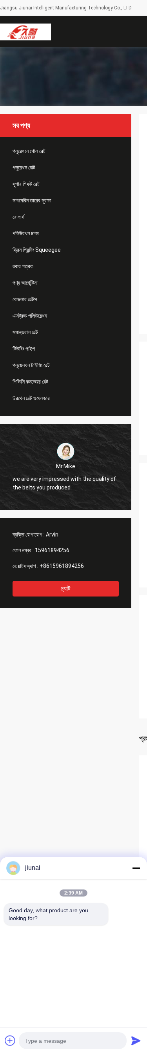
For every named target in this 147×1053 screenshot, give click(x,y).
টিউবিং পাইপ (24, 349)
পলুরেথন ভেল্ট (24, 167)
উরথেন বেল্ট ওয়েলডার (31, 398)
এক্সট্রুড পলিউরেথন (30, 316)
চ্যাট (65, 588)
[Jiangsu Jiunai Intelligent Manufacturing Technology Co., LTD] (25, 31)
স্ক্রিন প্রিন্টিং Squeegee (37, 250)
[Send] (136, 1040)
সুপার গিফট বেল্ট (26, 184)
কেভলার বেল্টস (25, 299)
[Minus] (136, 868)
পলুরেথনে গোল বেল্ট (29, 151)
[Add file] (10, 1040)
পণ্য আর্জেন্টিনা (25, 283)
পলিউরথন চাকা (26, 233)
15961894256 (52, 550)
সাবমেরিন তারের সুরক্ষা (32, 200)
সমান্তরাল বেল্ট (25, 332)
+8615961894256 (62, 566)
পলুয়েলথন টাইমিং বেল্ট (31, 365)
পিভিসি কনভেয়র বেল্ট (30, 381)
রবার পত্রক (23, 266)
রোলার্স (18, 217)
